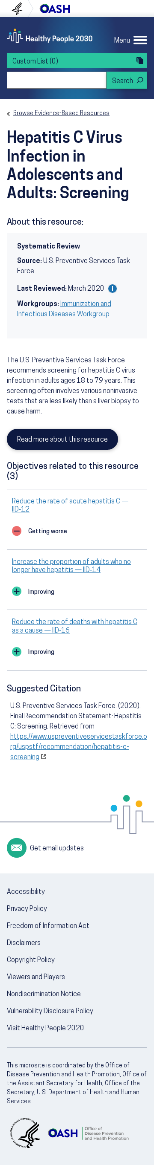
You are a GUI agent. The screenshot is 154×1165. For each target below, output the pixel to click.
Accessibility (26, 892)
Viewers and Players (36, 977)
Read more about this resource (62, 440)
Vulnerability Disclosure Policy (50, 1011)
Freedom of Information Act (48, 926)
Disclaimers (24, 943)
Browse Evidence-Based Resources (61, 113)
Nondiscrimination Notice (44, 994)
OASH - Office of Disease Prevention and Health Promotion (88, 1133)
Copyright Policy (31, 960)
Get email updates (57, 848)
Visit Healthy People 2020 (45, 1028)
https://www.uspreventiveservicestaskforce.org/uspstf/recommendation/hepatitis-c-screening (78, 747)
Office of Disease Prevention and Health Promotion (54, 8)
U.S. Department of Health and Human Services (20, 8)
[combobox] (57, 80)
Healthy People (49, 36)
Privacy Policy (27, 909)
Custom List (35, 61)
